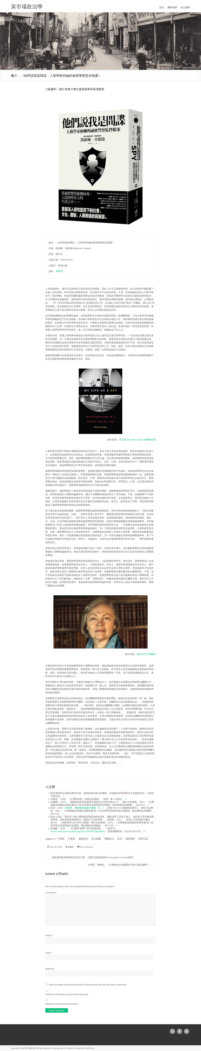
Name (49, 935)
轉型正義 (143, 838)
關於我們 (172, 7)
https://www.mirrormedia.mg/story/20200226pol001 (77, 831)
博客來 (59, 271)
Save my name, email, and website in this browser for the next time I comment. (88, 984)
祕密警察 (130, 838)
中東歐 (60, 838)
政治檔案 (96, 838)
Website (49, 968)
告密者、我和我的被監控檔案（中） (84, 807)
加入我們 (185, 7)
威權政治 (83, 838)
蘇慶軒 (71, 847)
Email (48, 952)
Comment (51, 892)
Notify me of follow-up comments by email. (66, 994)
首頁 (161, 7)
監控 (119, 838)
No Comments (86, 847)
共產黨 (71, 838)
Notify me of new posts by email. (61, 1003)
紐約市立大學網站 (146, 654)
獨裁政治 (109, 838)
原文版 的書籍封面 (137, 439)
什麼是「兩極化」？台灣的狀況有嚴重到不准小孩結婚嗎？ (120, 864)
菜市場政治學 (27, 6)
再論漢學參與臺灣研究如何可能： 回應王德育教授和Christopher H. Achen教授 (91, 857)
